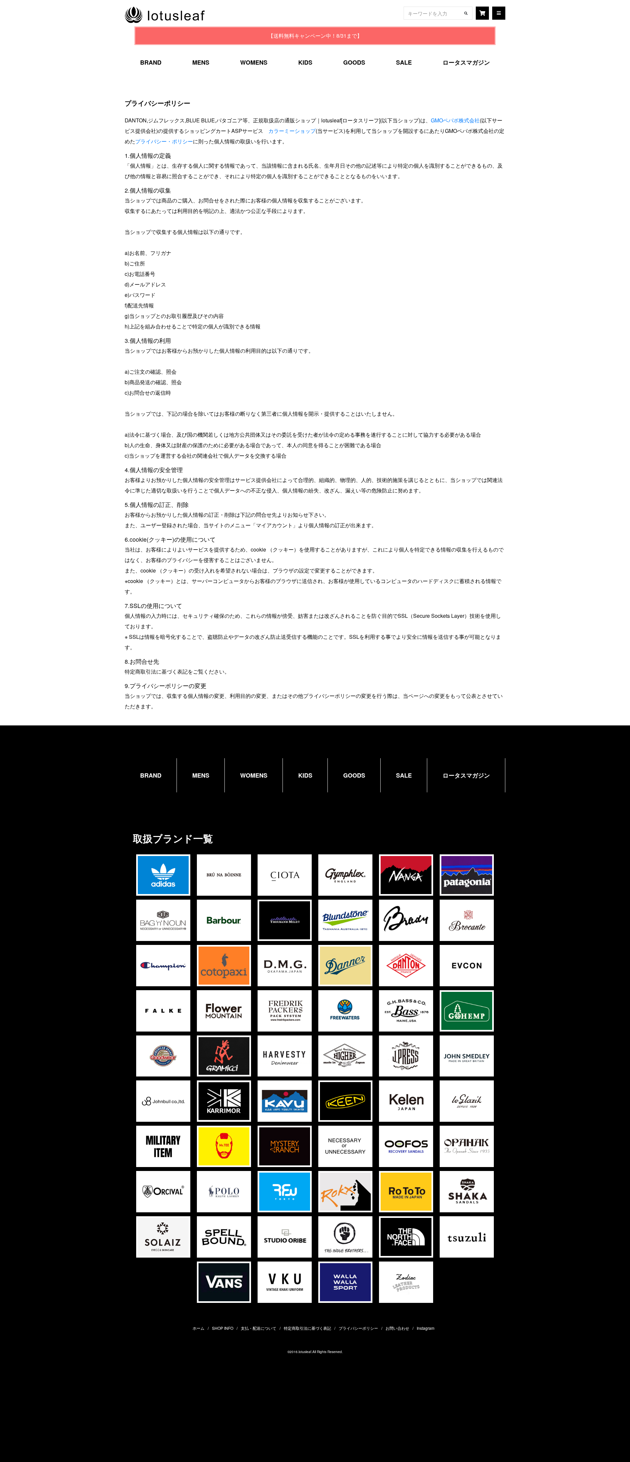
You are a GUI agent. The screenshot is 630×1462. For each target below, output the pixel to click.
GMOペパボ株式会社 (455, 120)
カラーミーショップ (292, 131)
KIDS (305, 62)
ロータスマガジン (466, 62)
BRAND (150, 62)
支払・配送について (258, 1328)
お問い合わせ (397, 1328)
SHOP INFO (222, 1328)
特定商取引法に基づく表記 (307, 1328)
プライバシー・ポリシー (164, 141)
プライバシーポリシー (358, 1328)
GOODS (354, 62)
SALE (404, 62)
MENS (200, 62)
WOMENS (253, 62)
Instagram (425, 1328)
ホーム (198, 1328)
